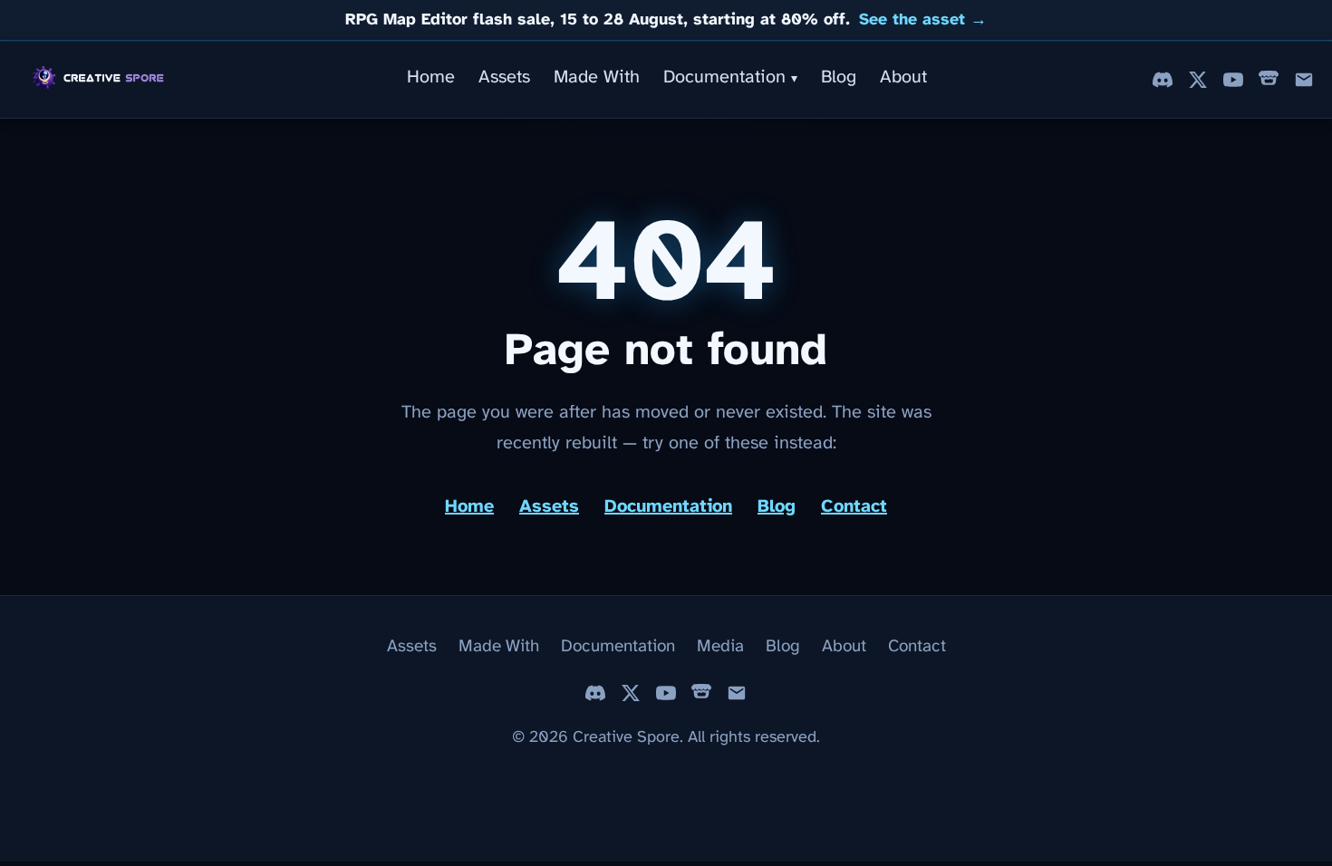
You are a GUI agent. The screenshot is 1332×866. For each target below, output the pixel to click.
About (903, 77)
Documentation (730, 77)
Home (431, 77)
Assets (504, 77)
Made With (597, 77)
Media (720, 647)
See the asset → (923, 20)
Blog (838, 77)
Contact (854, 506)
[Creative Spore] (99, 80)
